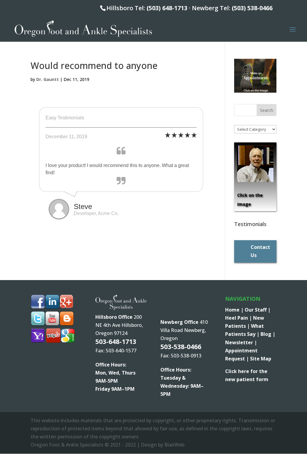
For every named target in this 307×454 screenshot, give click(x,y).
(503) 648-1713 (167, 8)
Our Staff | (257, 309)
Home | (235, 309)
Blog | (268, 334)
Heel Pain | (239, 318)
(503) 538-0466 (252, 8)
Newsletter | (241, 342)
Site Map (260, 358)
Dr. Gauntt (47, 79)
